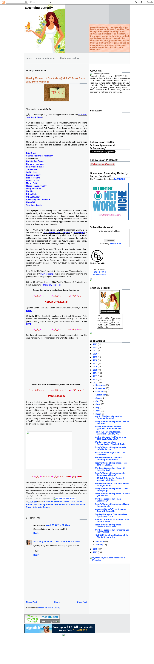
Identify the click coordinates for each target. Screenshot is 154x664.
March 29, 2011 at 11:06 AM (58, 525)
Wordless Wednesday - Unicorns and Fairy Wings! (112, 531)
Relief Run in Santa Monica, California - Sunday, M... (108, 433)
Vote (35, 507)
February (99, 541)
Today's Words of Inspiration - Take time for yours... (111, 464)
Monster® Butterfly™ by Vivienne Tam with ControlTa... (110, 510)
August (99, 398)
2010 (95, 549)
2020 (95, 354)
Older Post (82, 602)
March (98, 414)
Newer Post (31, 602)
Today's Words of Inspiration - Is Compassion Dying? (110, 474)
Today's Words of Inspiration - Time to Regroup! (111, 489)
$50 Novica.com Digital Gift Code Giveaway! (110, 453)
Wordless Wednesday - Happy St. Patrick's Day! (110, 469)
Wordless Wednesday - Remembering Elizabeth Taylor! (110, 443)
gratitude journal (61, 502)
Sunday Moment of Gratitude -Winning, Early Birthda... (109, 458)
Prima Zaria (31, 504)
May (97, 407)
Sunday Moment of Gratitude (51, 504)
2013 (95, 376)
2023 (95, 344)
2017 (95, 363)
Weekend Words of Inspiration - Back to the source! (112, 520)
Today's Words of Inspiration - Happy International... (112, 505)
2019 (95, 357)
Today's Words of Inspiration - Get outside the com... (110, 448)
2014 (95, 373)
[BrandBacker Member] (97, 264)
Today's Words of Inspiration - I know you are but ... (112, 495)
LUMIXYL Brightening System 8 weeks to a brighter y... (109, 479)
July (97, 401)
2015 (95, 370)
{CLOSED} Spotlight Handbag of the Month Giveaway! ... (111, 536)
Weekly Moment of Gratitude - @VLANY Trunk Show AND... (109, 428)
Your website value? (99, 274)
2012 (95, 379)
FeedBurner (115, 243)
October (99, 391)
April (98, 411)
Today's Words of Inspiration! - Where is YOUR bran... (109, 526)
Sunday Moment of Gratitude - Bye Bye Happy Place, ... (111, 515)
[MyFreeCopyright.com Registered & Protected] (110, 560)
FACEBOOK (119, 179)
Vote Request (44, 507)
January (99, 545)
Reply (36, 533)
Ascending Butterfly (39, 7)
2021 (95, 351)
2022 (95, 347)
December (100, 385)
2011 (95, 383)
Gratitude (48, 502)
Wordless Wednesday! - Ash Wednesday (108, 500)
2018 (95, 360)
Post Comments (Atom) (49, 608)
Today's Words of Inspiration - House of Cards (112, 422)
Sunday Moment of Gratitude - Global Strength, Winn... (112, 484)
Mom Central (77, 502)
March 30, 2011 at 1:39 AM (68, 541)
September (100, 395)
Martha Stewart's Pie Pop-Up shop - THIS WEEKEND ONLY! (111, 438)
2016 (95, 367)
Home (57, 602)
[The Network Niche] (110, 220)
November (100, 388)
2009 (95, 552)
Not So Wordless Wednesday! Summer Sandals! (108, 417)
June (98, 404)
